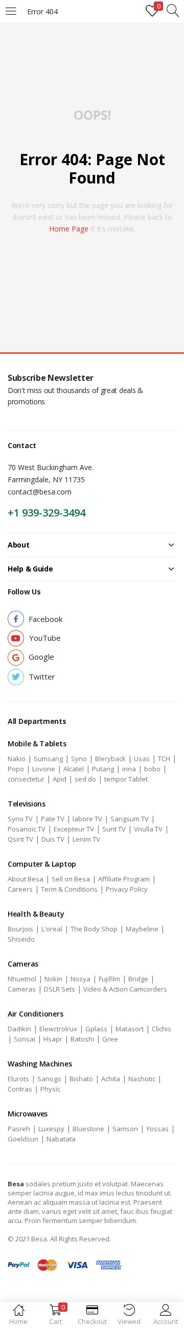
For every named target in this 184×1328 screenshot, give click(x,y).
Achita (110, 1078)
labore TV (87, 818)
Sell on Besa (71, 878)
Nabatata (61, 1138)
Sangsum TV (129, 818)
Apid (59, 779)
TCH (164, 758)
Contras (20, 1088)
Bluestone (88, 1128)
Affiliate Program (124, 878)
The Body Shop (94, 928)
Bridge (138, 978)
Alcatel (73, 768)
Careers (20, 889)
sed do (85, 779)
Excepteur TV (74, 829)
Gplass (96, 1028)
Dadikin (19, 1028)
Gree (110, 1039)
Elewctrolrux (58, 1028)
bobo (152, 768)
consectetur (26, 779)
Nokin (53, 978)
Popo (16, 768)
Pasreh (19, 1128)
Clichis (161, 1028)
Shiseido (21, 939)
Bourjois (20, 928)
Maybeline (142, 928)
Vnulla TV (148, 829)
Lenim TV (86, 839)
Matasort (130, 1028)
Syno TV (20, 818)
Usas (142, 758)
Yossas (157, 1128)
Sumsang (48, 758)
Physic (50, 1088)
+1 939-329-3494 (46, 512)
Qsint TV (20, 839)
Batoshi (82, 1039)
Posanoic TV (26, 829)
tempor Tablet (126, 779)
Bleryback (110, 758)
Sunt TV (114, 829)
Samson (125, 1128)
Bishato (81, 1078)
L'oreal (51, 928)
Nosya (80, 978)
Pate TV (52, 818)
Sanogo (49, 1078)
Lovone (43, 768)
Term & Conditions (69, 889)
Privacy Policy (127, 889)
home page (68, 228)
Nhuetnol (22, 978)
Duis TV (52, 839)
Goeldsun (23, 1138)
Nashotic (141, 1078)
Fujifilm (109, 978)
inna (129, 768)
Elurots (18, 1078)
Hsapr (52, 1039)
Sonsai (24, 1039)
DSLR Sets (59, 989)
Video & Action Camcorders (125, 989)
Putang (103, 768)
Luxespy (51, 1128)
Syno (79, 758)
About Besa (25, 878)
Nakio (17, 758)
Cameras (22, 989)
